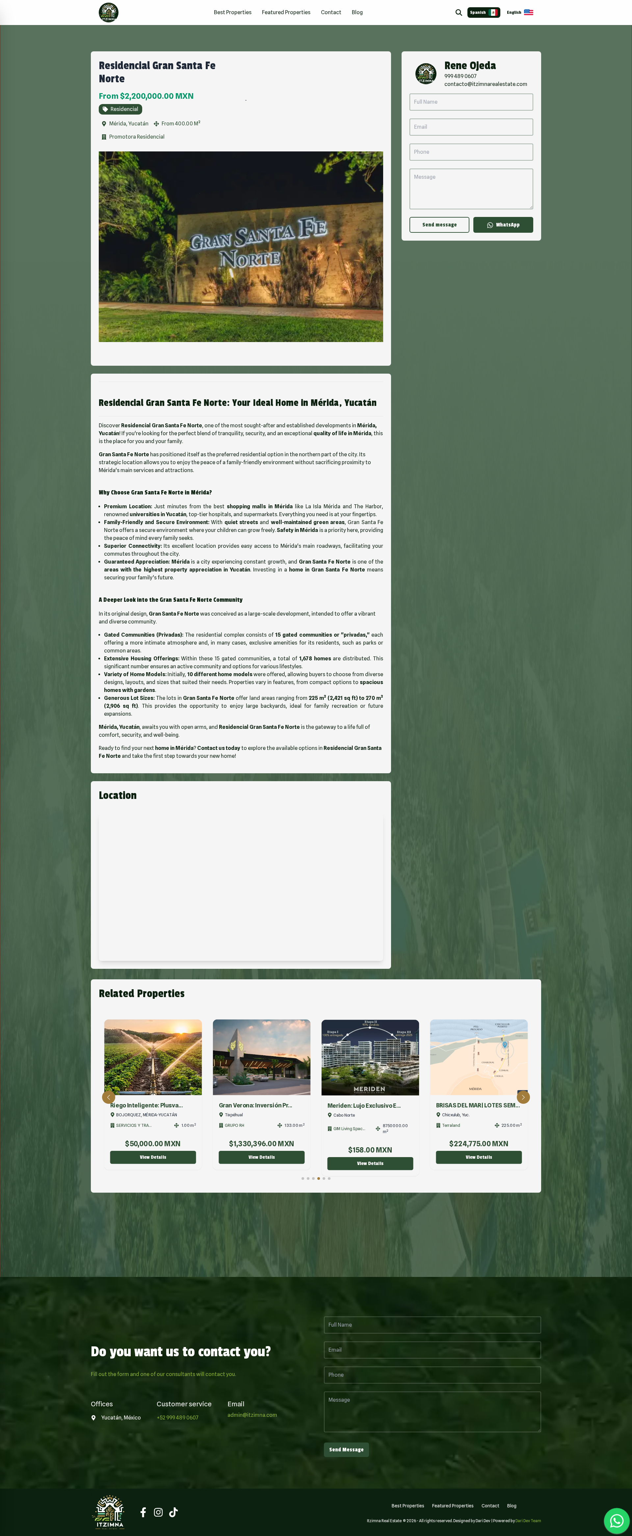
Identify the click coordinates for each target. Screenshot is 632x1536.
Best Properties (232, 12)
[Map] (241, 887)
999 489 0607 (460, 76)
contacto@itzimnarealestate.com (485, 84)
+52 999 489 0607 (177, 1418)
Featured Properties (286, 12)
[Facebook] (143, 1512)
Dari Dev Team (528, 1520)
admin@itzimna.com (252, 1415)
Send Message (346, 1449)
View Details (153, 1157)
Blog (357, 12)
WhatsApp (508, 225)
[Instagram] (158, 1512)
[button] (108, 1097)
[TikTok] (173, 1512)
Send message (439, 225)
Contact (331, 12)
